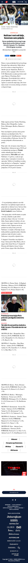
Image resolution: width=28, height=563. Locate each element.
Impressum (7, 504)
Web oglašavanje (18, 507)
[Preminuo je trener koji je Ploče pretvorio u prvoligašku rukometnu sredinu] (14, 303)
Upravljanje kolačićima (14, 513)
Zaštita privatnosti (8, 507)
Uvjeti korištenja (16, 504)
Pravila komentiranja (13, 506)
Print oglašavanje (14, 509)
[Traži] (26, 2)
